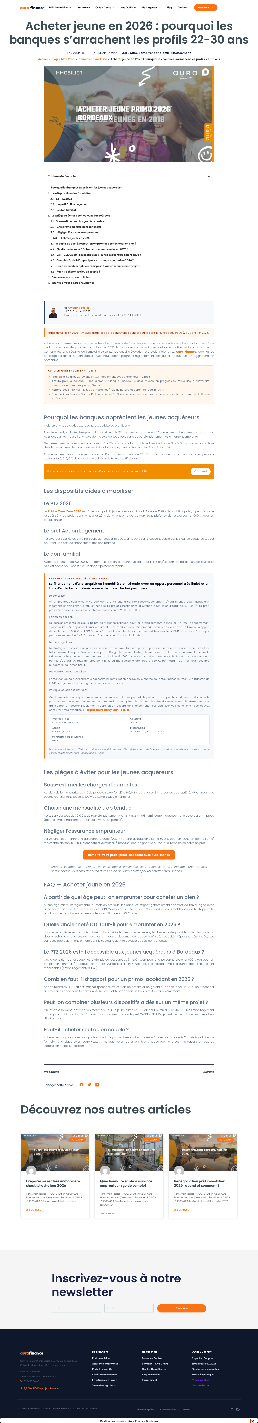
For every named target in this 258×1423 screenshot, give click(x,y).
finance (30, 7)
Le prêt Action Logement (72, 204)
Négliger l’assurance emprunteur (78, 232)
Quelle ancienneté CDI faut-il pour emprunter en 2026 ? (92, 249)
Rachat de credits (102, 1369)
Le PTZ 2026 (64, 198)
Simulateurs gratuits (103, 1385)
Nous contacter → (202, 1385)
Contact (182, 7)
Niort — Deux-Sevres (154, 1369)
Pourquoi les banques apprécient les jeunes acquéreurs (86, 187)
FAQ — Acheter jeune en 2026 (70, 238)
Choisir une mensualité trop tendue (79, 226)
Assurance (83, 7)
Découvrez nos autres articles (70, 277)
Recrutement (149, 1379)
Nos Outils (126, 7)
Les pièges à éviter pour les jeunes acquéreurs (80, 215)
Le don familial (66, 210)
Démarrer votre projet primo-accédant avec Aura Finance (129, 855)
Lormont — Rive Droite (155, 1363)
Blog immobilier (151, 1374)
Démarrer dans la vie (154, 53)
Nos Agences (149, 7)
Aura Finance (186, 352)
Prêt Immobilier (58, 7)
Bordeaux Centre (152, 1358)
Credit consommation (104, 1374)
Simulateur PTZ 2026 (204, 1363)
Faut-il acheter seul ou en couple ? (78, 271)
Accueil (43, 59)
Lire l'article (33, 1209)
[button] (252, 1421)
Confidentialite (168, 1409)
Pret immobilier (101, 1358)
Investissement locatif (104, 1379)
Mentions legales (145, 1409)
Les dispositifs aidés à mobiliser (71, 193)
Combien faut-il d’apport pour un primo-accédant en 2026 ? (95, 260)
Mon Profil (68, 59)
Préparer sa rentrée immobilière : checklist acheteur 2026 (54, 1183)
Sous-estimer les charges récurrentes (80, 221)
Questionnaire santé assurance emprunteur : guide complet (126, 1183)
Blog (169, 7)
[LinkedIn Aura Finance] (231, 1410)
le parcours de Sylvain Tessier (108, 710)
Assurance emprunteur (105, 1363)
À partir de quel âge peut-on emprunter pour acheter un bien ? (96, 243)
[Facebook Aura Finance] (238, 1410)
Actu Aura (129, 53)
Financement (181, 53)
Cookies (186, 1409)
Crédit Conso (103, 7)
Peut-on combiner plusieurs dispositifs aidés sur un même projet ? (98, 266)
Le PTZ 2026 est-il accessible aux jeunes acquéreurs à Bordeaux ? (99, 254)
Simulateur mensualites (205, 1369)
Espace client (202, 1379)
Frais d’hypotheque (203, 1374)
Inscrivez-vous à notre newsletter (72, 282)
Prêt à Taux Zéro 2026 (64, 511)
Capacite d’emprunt (203, 1358)
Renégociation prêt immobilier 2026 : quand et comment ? (199, 1183)
